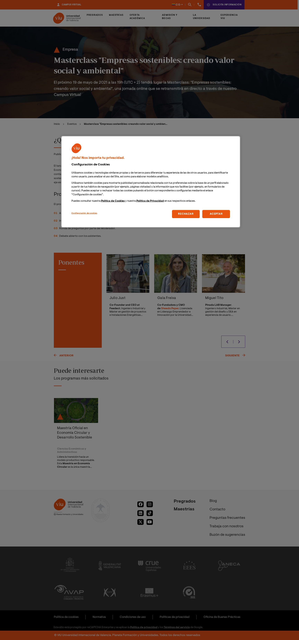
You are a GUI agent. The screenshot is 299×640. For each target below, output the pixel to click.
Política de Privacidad (150, 201)
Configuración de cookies (84, 213)
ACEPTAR (216, 214)
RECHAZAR (185, 214)
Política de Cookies (113, 201)
